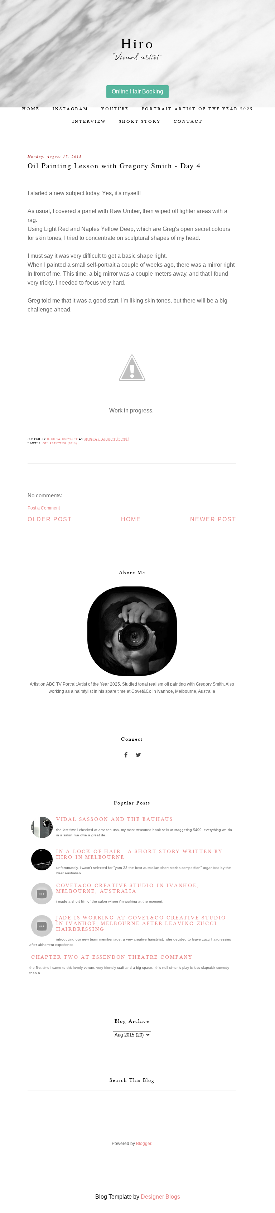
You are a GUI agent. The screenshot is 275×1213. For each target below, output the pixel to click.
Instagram (70, 109)
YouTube (115, 109)
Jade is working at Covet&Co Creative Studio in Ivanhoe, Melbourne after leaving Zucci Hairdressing (141, 923)
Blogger (143, 1143)
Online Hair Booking (137, 91)
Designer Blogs (160, 1197)
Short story (140, 121)
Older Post (50, 519)
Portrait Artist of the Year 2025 (197, 109)
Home (31, 109)
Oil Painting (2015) (60, 443)
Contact (188, 121)
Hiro (137, 44)
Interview (89, 121)
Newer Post (213, 519)
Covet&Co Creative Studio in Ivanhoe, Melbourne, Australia (127, 888)
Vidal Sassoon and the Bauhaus (114, 819)
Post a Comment (44, 508)
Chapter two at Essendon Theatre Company (112, 957)
